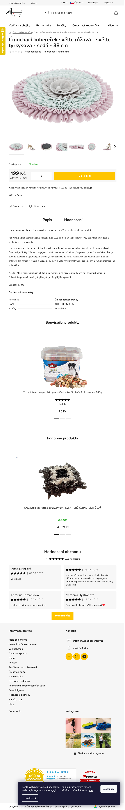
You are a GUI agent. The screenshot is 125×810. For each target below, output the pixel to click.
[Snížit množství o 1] (33, 176)
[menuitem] (19, 25)
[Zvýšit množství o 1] (49, 176)
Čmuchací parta (17, 672)
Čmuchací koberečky (66, 299)
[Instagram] (76, 656)
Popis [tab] (47, 219)
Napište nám (16, 699)
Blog (11, 704)
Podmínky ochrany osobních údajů (27, 685)
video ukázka (16, 676)
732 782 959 (80, 648)
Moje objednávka (17, 3)
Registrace (108, 2)
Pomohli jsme (16, 690)
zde (91, 790)
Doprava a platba (18, 653)
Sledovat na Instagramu (91, 753)
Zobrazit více (62, 615)
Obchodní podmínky (19, 681)
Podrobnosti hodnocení (56, 51)
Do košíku (85, 176)
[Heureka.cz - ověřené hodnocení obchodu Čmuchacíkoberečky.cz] (50, 778)
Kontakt (13, 662)
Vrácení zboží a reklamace (23, 644)
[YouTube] (84, 656)
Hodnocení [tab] (73, 219)
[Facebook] (69, 656)
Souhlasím (108, 789)
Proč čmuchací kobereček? (23, 667)
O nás (12, 658)
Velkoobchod (16, 649)
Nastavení (30, 798)
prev (11, 378)
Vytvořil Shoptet (107, 806)
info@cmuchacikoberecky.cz (88, 641)
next (114, 378)
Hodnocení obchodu (19, 695)
